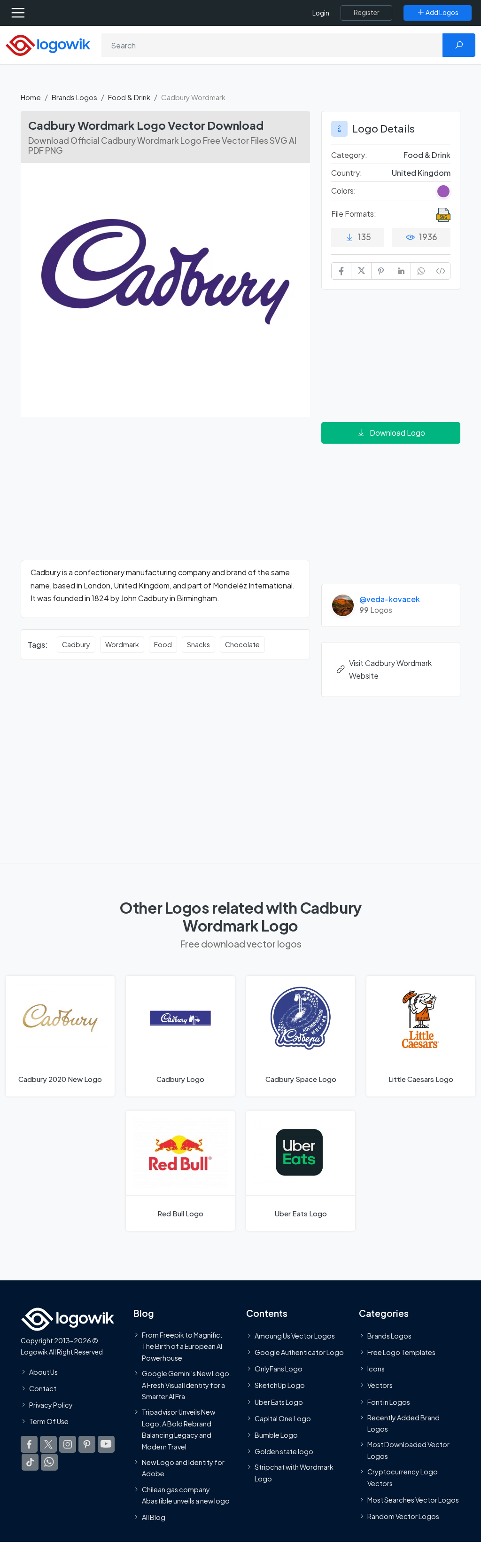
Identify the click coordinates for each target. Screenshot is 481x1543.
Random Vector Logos (403, 1516)
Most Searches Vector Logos (413, 1500)
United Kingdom (421, 173)
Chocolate (242, 644)
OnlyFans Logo (279, 1369)
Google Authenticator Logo (299, 1352)
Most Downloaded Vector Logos (408, 1450)
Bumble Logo (276, 1435)
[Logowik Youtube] (106, 1444)
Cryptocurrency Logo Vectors (402, 1478)
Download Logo (397, 433)
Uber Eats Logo (279, 1402)
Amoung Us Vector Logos (295, 1336)
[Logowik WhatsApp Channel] (49, 1462)
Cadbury (76, 644)
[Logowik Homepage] (48, 44)
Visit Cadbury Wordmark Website (390, 669)
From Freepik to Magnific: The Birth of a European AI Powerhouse (182, 1346)
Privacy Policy (51, 1405)
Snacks (198, 644)
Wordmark (122, 644)
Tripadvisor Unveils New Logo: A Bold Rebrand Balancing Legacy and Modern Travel (178, 1429)
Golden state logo (284, 1452)
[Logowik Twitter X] (48, 1444)
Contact (42, 1388)
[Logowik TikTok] (30, 1462)
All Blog (153, 1517)
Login (320, 13)
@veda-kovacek (389, 599)
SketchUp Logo (280, 1385)
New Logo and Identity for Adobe (183, 1468)
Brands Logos (74, 97)
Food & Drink (129, 97)
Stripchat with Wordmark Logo (294, 1473)
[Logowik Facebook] (29, 1444)
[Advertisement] (165, 494)
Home (31, 97)
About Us (43, 1372)
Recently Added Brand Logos (403, 1423)
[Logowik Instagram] (67, 1444)
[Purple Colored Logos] (443, 191)
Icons (376, 1369)
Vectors (380, 1385)
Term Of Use (49, 1422)
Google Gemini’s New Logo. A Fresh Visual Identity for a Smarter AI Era (186, 1385)
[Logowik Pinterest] (86, 1444)
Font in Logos (388, 1402)
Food (163, 644)
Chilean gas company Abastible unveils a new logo (186, 1495)
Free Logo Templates (401, 1352)
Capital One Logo (283, 1418)
